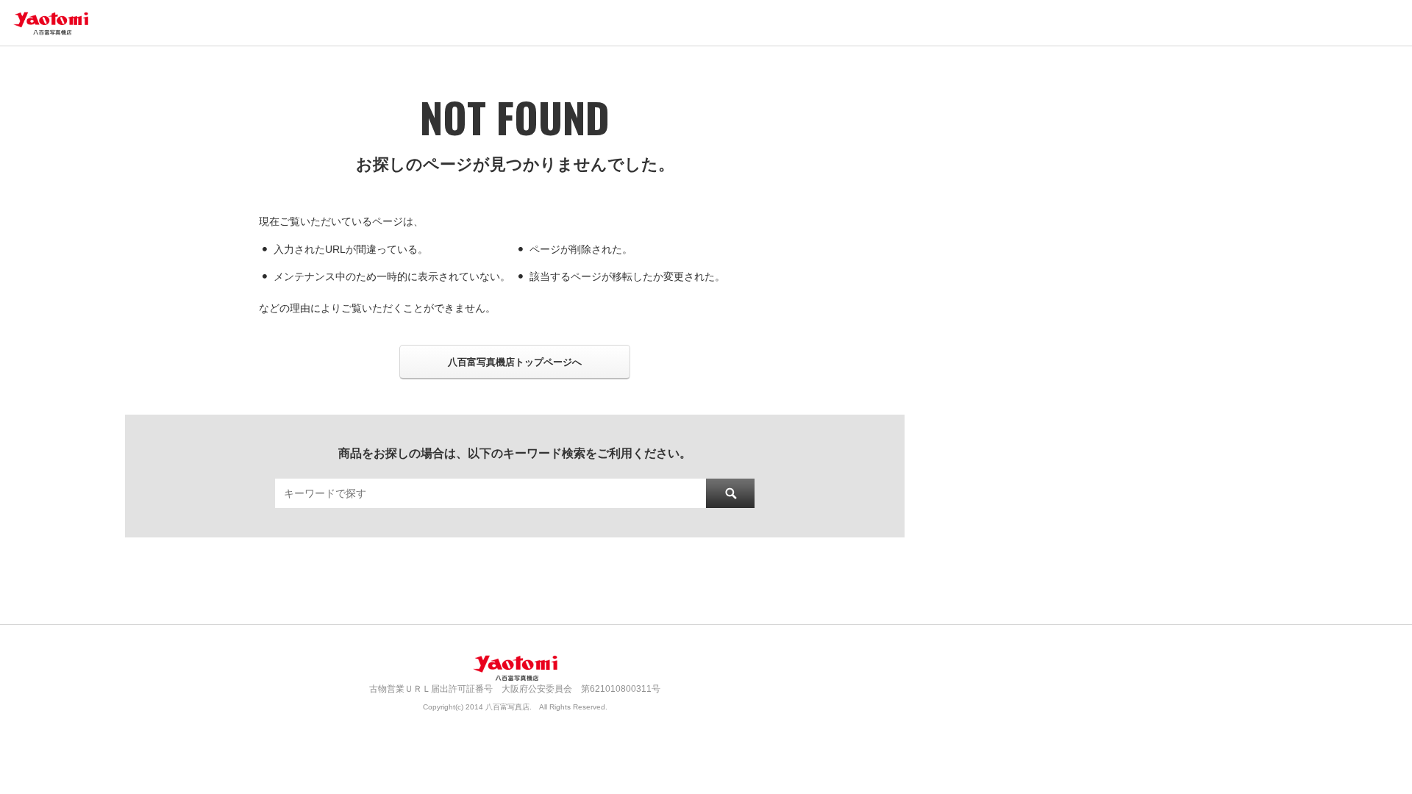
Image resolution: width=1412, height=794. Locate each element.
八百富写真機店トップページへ (515, 362)
